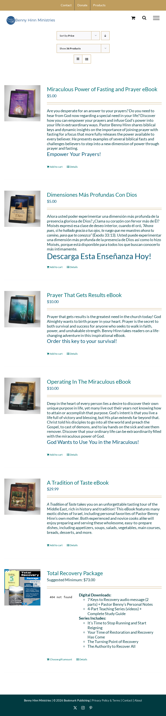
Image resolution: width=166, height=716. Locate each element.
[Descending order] (105, 35)
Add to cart (56, 166)
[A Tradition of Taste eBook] (22, 497)
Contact (127, 700)
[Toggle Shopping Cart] (133, 18)
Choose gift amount (61, 659)
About (138, 700)
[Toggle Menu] (156, 18)
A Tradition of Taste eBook (78, 482)
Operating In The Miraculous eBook (89, 381)
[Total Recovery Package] (22, 587)
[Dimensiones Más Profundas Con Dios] (22, 209)
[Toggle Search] (144, 18)
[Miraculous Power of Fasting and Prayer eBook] (22, 103)
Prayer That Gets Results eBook (84, 295)
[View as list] (86, 59)
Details (74, 166)
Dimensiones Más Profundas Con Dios (92, 194)
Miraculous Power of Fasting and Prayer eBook (102, 89)
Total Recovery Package (75, 573)
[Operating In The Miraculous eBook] (22, 396)
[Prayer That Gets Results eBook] (22, 309)
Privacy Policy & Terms (106, 700)
